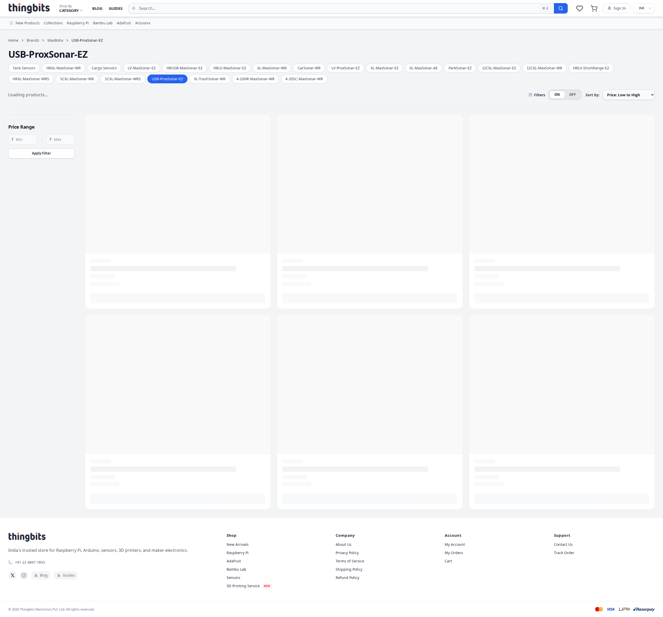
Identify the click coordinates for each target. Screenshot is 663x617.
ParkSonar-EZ (460, 67)
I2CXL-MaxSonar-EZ (499, 67)
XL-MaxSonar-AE (423, 67)
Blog (97, 8)
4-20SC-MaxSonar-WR (304, 78)
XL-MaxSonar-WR (272, 67)
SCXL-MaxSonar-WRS (123, 78)
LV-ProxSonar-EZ (346, 67)
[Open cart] (594, 8)
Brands (33, 40)
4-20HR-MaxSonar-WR (255, 78)
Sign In (620, 8)
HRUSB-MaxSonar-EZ (185, 67)
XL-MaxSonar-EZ (385, 67)
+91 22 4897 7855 (30, 562)
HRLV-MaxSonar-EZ (229, 67)
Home (13, 40)
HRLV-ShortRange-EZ (591, 67)
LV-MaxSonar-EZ (142, 67)
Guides (115, 8)
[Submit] (561, 8)
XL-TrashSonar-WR (210, 78)
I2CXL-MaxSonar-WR (544, 67)
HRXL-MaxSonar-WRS (31, 78)
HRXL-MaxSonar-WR (63, 67)
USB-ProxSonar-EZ (167, 78)
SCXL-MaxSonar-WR (77, 78)
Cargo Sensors (104, 67)
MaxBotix (55, 40)
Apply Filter (41, 153)
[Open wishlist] (579, 8)
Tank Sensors (24, 67)
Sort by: (593, 94)
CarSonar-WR (309, 67)
